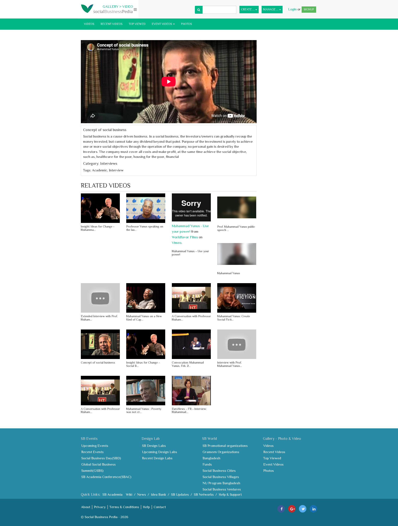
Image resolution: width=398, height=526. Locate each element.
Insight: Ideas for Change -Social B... (143, 364)
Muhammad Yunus (228, 273)
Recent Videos (112, 24)
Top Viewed (137, 24)
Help (146, 507)
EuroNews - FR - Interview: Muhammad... (189, 410)
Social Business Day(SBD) (101, 458)
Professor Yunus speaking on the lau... (144, 228)
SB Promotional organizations (225, 446)
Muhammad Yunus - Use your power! (190, 252)
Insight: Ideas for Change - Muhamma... (97, 228)
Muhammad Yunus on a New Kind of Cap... (144, 318)
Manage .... (271, 9)
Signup (309, 9)
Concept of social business (98, 362)
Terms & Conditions (124, 507)
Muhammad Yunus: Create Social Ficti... (233, 318)
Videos (89, 24)
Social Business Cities (219, 471)
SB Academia (112, 495)
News (141, 495)
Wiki (129, 495)
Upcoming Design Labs (159, 452)
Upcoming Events (94, 446)
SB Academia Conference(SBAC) (106, 477)
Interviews (108, 163)
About (85, 507)
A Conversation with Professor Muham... (191, 318)
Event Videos (162, 24)
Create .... (248, 9)
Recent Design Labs (157, 458)
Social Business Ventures (222, 489)
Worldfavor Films (185, 237)
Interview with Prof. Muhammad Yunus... (229, 364)
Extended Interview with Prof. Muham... (99, 318)
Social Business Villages (221, 477)
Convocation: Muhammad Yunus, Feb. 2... (188, 364)
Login (292, 9)
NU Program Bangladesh (221, 483)
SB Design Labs (154, 446)
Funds (207, 464)
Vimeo (176, 243)
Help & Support (230, 495)
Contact (160, 507)
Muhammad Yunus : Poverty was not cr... (143, 410)
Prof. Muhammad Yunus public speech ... (236, 228)
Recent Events (92, 452)
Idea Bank (158, 495)
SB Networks (204, 495)
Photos (186, 24)
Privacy (100, 507)
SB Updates (180, 495)
